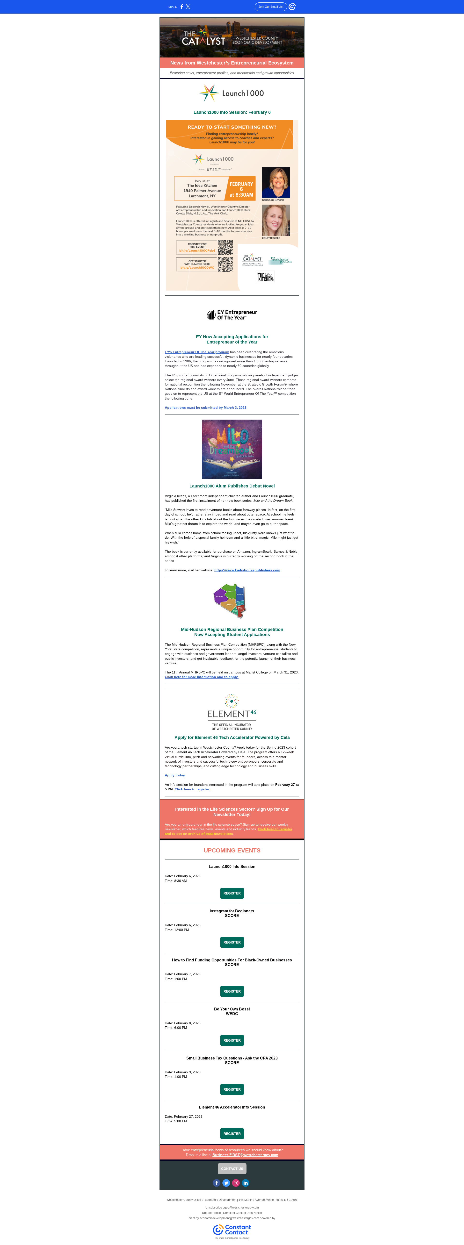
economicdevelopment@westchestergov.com (229, 1218)
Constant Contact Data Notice (242, 1213)
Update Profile (211, 1213)
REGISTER (232, 893)
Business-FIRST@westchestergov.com (245, 1155)
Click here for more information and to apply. (202, 677)
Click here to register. (192, 789)
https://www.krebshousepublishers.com (247, 570)
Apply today (175, 775)
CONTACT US (232, 1169)
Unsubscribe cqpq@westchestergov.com (232, 1207)
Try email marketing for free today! (232, 1238)
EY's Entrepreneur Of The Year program (197, 352)
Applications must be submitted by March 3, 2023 (205, 407)
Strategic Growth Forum (265, 384)
